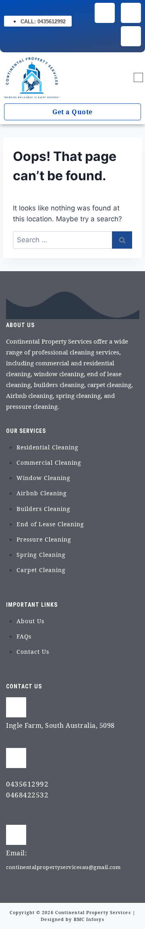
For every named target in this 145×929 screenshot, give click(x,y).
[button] (138, 78)
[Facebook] (105, 13)
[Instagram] (131, 13)
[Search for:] (72, 240)
